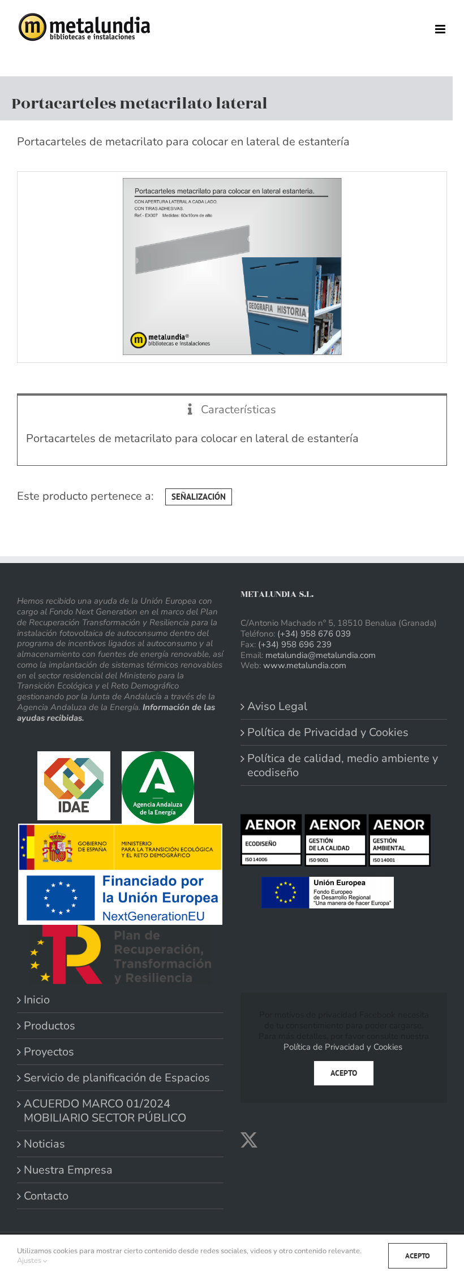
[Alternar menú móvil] (441, 29)
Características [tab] (237, 409)
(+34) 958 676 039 (314, 633)
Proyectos (49, 1052)
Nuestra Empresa (68, 1170)
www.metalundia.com (304, 665)
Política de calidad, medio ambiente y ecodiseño (342, 765)
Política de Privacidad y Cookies (328, 732)
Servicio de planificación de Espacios (117, 1078)
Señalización (198, 496)
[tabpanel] (232, 444)
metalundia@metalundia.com (320, 655)
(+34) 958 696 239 (295, 644)
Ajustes (30, 1261)
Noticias (44, 1144)
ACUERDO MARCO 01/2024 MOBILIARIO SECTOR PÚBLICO (105, 1111)
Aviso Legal (277, 706)
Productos (49, 1026)
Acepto (343, 1073)
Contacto (46, 1196)
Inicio (37, 1000)
